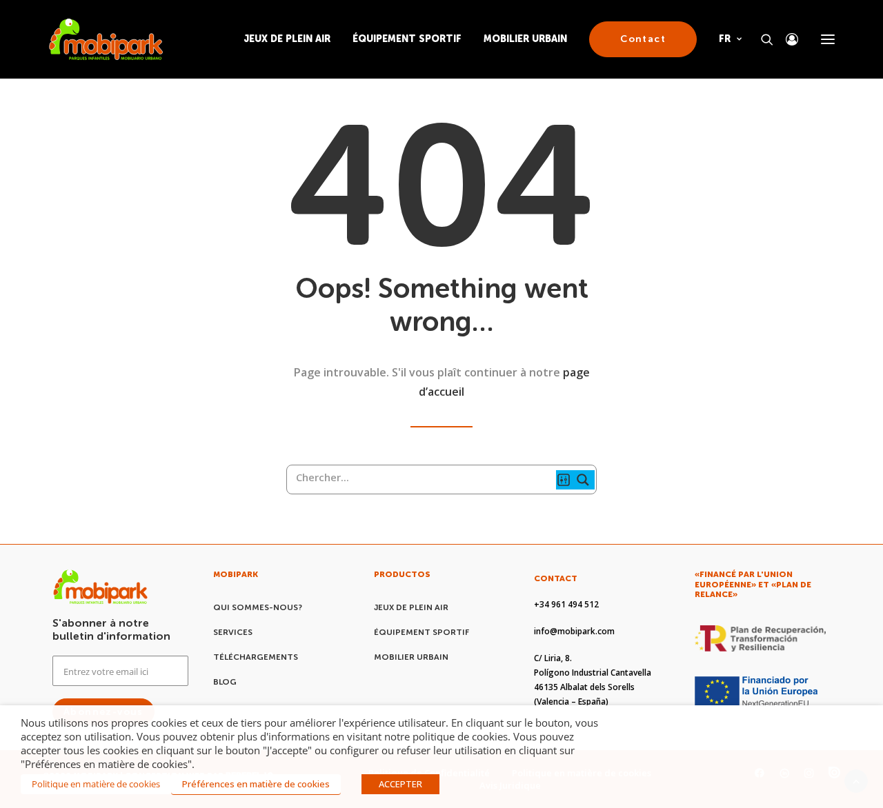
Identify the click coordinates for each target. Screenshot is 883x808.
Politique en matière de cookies (96, 784)
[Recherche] (760, 39)
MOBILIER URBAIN (525, 39)
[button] (828, 39)
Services (232, 632)
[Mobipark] (105, 39)
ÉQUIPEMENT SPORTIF (407, 39)
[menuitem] (292, 39)
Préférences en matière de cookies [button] (256, 784)
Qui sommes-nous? (257, 607)
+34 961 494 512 (566, 604)
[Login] (785, 39)
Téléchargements (255, 657)
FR (725, 39)
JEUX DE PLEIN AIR (287, 39)
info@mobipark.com (574, 631)
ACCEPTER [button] (400, 784)
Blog (225, 682)
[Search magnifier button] (585, 479)
